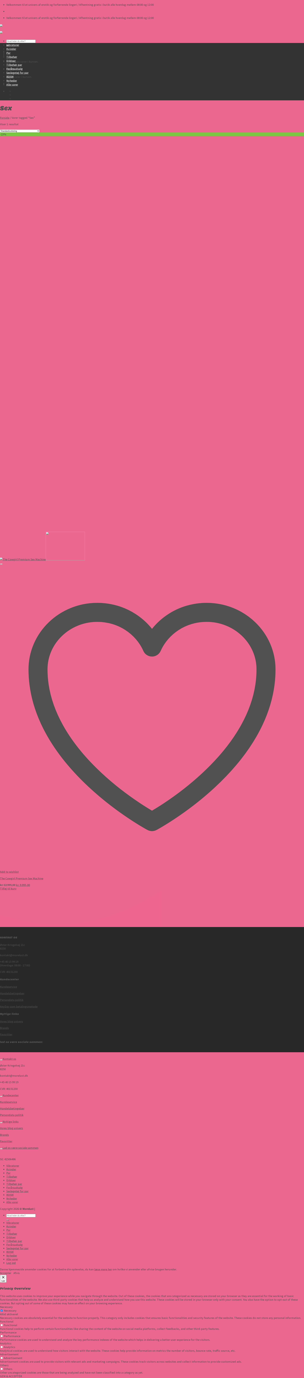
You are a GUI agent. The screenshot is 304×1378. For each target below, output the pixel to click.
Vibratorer (12, 45)
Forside (4, 118)
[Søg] (7, 1220)
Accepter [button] (5, 1273)
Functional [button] (6, 1321)
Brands (4, 1028)
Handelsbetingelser (12, 993)
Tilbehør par (14, 65)
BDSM (10, 76)
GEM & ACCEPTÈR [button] (11, 1376)
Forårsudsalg (14, 69)
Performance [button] (8, 1332)
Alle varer (12, 84)
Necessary (10, 1310)
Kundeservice (8, 987)
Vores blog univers (11, 1021)
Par (8, 53)
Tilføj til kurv (8, 888)
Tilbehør (11, 57)
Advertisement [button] (9, 1354)
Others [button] (4, 1365)
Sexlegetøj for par (17, 73)
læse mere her (103, 1269)
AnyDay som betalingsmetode (19, 1006)
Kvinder (11, 49)
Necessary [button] (6, 1307)
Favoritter (6, 1034)
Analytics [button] (5, 1343)
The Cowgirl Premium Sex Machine (21, 878)
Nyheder (11, 80)
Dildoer (11, 61)
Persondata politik (11, 1000)
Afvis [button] (16, 1273)
